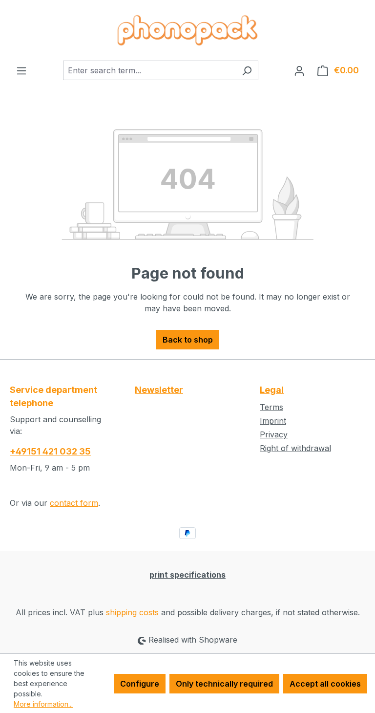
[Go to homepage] (187, 30)
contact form (74, 503)
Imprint (273, 421)
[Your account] (299, 70)
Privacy (274, 434)
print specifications (187, 575)
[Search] (246, 70)
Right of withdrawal (295, 448)
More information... (43, 704)
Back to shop (188, 340)
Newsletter (159, 390)
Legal (272, 390)
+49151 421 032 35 (50, 451)
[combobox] (149, 70)
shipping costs (132, 612)
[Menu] (21, 70)
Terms (271, 407)
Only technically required (224, 684)
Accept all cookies (325, 684)
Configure (139, 684)
